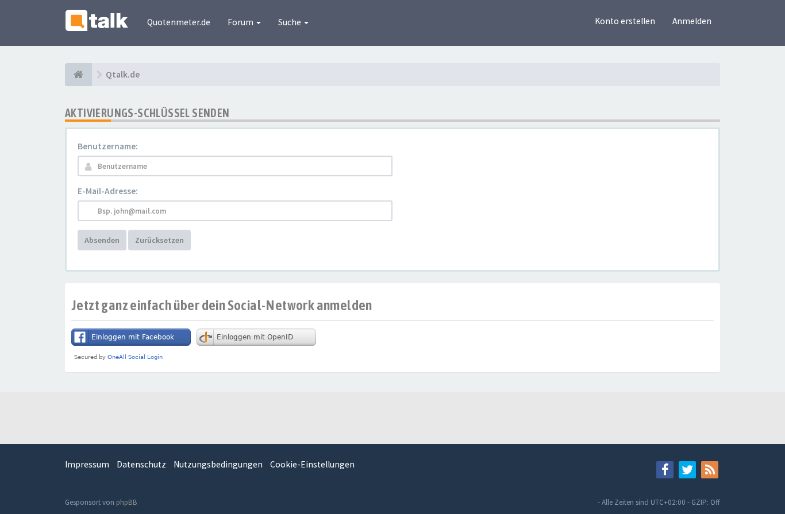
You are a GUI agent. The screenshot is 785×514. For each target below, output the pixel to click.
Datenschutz (141, 464)
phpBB (126, 502)
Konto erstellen (625, 21)
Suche (290, 22)
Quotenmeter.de (178, 22)
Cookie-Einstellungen (312, 464)
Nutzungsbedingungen (218, 464)
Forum (241, 22)
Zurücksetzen (159, 240)
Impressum (87, 464)
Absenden (102, 240)
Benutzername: (108, 146)
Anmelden (691, 21)
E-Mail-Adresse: (108, 190)
